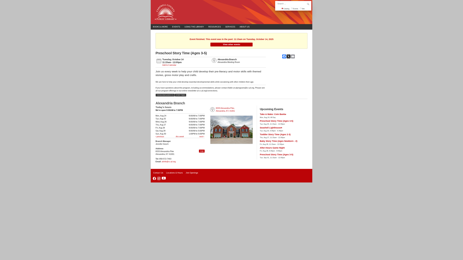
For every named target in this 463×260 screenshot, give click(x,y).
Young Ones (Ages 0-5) (165, 95)
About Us (245, 27)
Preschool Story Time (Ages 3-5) (276, 121)
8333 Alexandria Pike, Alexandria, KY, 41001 (225, 109)
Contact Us (158, 173)
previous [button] (160, 137)
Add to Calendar (169, 65)
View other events (231, 44)
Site (303, 9)
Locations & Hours (174, 173)
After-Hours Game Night (272, 148)
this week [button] (180, 137)
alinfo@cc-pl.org (169, 162)
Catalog (286, 9)
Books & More (160, 27)
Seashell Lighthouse (270, 128)
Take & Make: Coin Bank (272, 114)
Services (230, 27)
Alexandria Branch (227, 59)
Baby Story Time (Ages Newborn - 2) (278, 141)
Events (295, 9)
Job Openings (192, 173)
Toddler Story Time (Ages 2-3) (275, 134)
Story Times (180, 95)
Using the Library (194, 27)
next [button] (201, 137)
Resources (214, 27)
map (202, 151)
